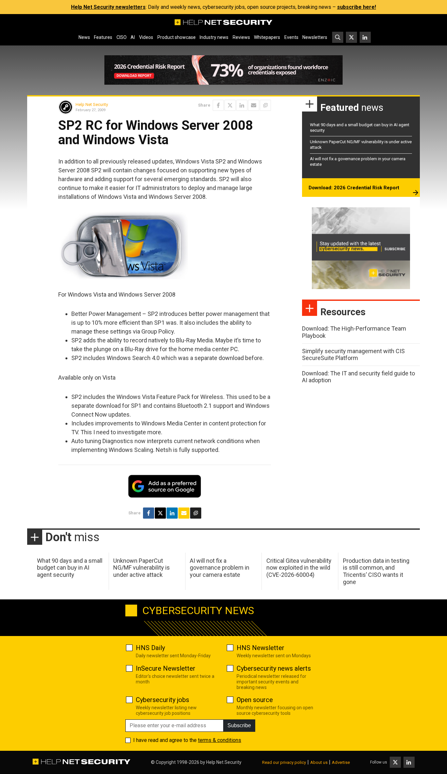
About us (319, 762)
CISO (121, 37)
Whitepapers (267, 37)
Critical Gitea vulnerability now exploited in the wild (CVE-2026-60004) (298, 567)
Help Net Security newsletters (108, 7)
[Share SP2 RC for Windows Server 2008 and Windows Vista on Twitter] (230, 105)
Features (103, 37)
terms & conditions (219, 740)
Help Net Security (92, 104)
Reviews (241, 37)
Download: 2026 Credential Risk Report (354, 188)
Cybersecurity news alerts (274, 668)
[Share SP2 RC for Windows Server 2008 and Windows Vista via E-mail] (253, 105)
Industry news (214, 37)
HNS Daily (150, 648)
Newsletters (314, 37)
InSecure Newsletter (165, 668)
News (84, 37)
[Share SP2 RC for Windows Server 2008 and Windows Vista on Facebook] (218, 105)
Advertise (341, 762)
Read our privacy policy (284, 762)
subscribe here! (356, 7)
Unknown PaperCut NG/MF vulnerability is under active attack (141, 567)
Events (291, 37)
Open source (255, 700)
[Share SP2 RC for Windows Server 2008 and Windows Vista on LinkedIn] (241, 105)
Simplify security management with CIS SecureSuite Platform (353, 355)
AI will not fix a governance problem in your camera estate (219, 567)
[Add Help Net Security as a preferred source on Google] (265, 105)
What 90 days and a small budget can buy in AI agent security (69, 567)
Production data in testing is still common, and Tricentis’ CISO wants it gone (376, 571)
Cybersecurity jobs (162, 700)
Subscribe (239, 725)
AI (133, 37)
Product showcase (176, 37)
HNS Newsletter (260, 648)
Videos (146, 37)
